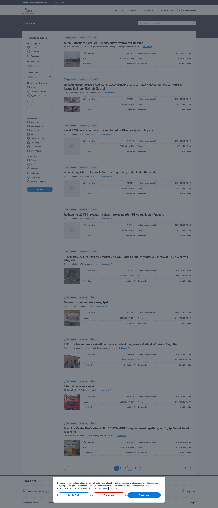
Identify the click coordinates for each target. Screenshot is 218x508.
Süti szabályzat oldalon (98, 488)
